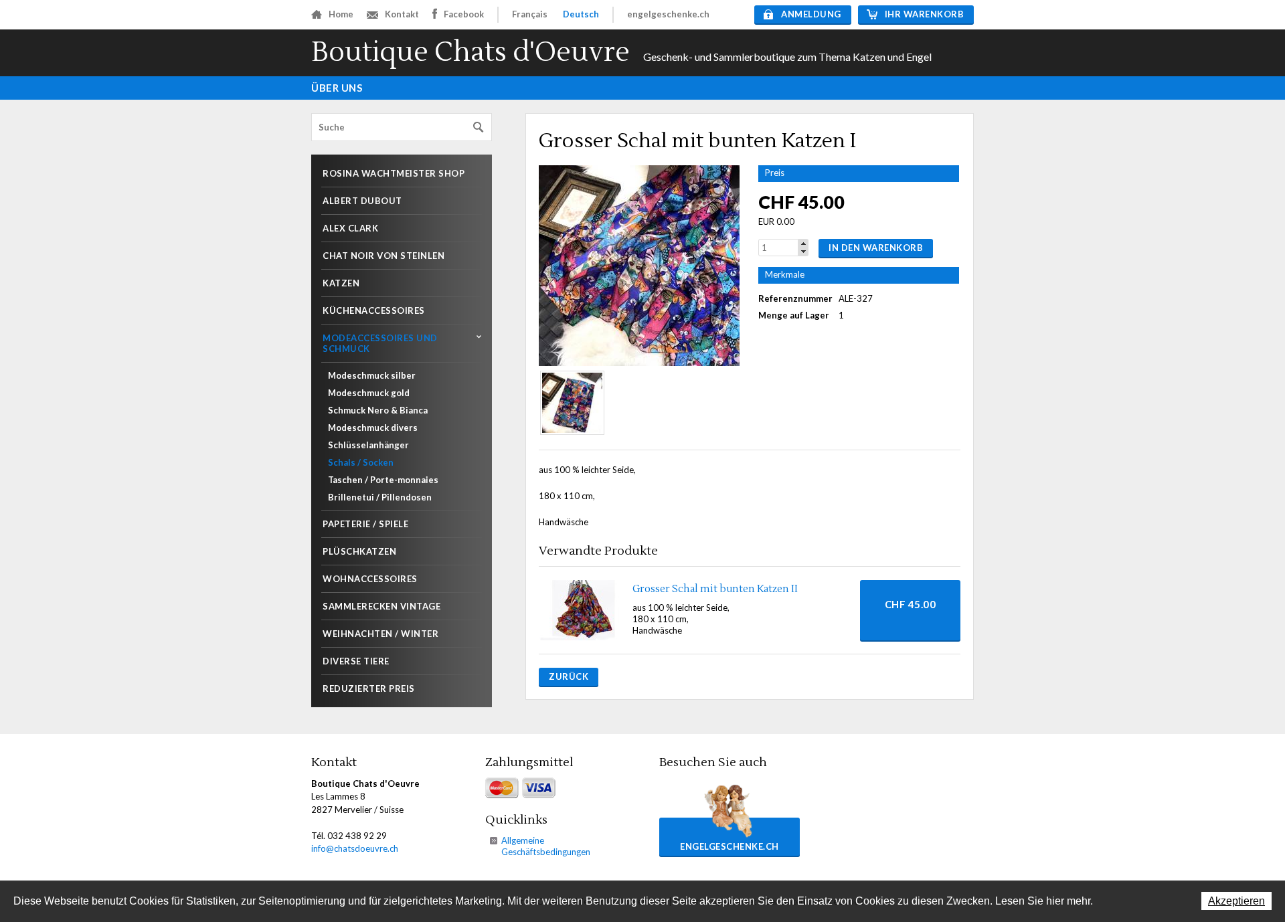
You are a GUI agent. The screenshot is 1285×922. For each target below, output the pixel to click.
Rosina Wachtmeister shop (393, 173)
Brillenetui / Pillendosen (380, 497)
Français (529, 14)
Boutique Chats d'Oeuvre (470, 52)
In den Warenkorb (876, 247)
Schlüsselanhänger (368, 445)
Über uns (336, 88)
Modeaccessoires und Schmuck (380, 343)
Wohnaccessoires (370, 578)
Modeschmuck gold (369, 392)
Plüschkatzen (359, 551)
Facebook (464, 14)
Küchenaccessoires (374, 310)
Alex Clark (350, 228)
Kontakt (402, 14)
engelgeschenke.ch (668, 14)
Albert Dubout (362, 200)
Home (341, 14)
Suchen (478, 127)
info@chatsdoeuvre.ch (354, 848)
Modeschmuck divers (373, 427)
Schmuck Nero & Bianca (378, 410)
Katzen (341, 283)
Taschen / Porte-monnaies (383, 479)
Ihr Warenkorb (924, 14)
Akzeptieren (1236, 901)
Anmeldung (811, 14)
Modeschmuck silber (372, 375)
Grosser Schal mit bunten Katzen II (715, 589)
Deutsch (581, 14)
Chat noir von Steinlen (383, 255)
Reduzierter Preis (369, 688)
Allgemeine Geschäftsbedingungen (545, 846)
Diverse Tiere (356, 661)
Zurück (568, 676)
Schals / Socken (361, 462)
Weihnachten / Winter (380, 633)
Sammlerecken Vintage (381, 606)
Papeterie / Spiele (365, 524)
